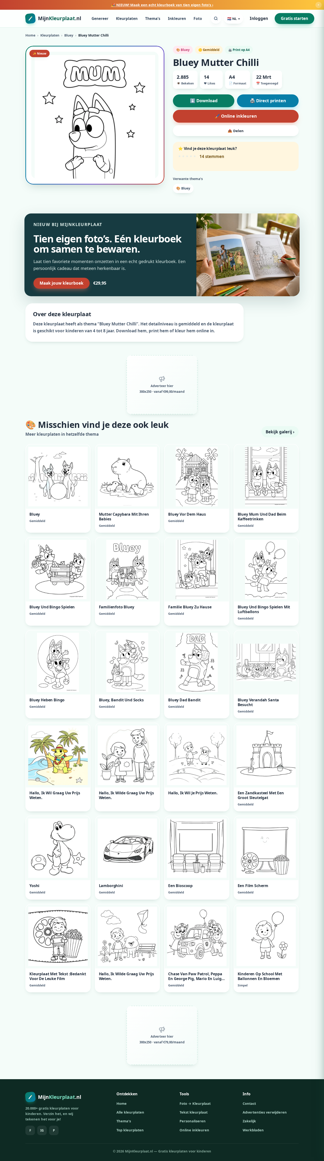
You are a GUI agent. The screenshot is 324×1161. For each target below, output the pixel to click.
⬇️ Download (204, 100)
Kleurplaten (127, 18)
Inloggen (259, 18)
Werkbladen (253, 1130)
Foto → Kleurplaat (195, 1103)
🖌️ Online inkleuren (236, 116)
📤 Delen (236, 130)
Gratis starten (294, 18)
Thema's (152, 18)
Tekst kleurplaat (194, 1112)
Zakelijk (249, 1121)
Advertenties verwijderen (265, 1112)
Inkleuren (177, 18)
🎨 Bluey (183, 188)
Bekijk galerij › (280, 432)
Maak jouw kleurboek (61, 283)
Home (30, 35)
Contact (249, 1103)
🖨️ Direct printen (268, 100)
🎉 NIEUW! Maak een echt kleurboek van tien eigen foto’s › (162, 4)
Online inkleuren (194, 1130)
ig (42, 1130)
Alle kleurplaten (130, 1112)
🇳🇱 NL (233, 18)
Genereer (100, 18)
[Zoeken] (216, 18)
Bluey (68, 35)
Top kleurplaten (130, 1130)
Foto (198, 18)
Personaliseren (193, 1121)
